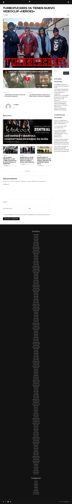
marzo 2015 (36, 451)
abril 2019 (36, 374)
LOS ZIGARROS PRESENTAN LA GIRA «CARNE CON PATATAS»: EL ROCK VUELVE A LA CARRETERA (10, 160)
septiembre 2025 (36, 251)
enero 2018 (36, 397)
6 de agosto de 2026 (15, 141)
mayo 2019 (36, 372)
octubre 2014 (36, 459)
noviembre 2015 (36, 438)
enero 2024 (36, 283)
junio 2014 (36, 465)
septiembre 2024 (36, 270)
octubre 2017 (36, 402)
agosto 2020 (36, 348)
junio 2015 (36, 446)
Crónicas (36, 481)
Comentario (6, 184)
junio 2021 (36, 332)
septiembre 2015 (36, 442)
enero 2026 (36, 245)
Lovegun (6, 14)
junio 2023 (36, 294)
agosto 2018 (36, 386)
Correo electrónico (8, 208)
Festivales (36, 484)
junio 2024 (36, 275)
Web (30, 208)
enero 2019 (36, 378)
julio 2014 (36, 464)
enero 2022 (36, 321)
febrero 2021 (36, 339)
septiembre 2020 (36, 347)
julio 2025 (36, 255)
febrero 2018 (36, 396)
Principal (36, 487)
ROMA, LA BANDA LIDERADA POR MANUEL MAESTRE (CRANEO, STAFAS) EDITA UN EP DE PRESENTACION (61, 133)
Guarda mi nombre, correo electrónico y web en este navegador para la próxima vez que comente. (27, 214)
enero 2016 (36, 435)
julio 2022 (36, 312)
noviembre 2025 (36, 248)
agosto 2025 (36, 253)
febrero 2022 (36, 320)
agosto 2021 (36, 329)
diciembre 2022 (36, 304)
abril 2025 (36, 259)
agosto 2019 (36, 367)
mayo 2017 (36, 410)
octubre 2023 (36, 288)
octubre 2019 (36, 364)
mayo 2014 (36, 467)
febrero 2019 (36, 377)
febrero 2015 (36, 453)
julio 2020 (36, 350)
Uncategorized (36, 493)
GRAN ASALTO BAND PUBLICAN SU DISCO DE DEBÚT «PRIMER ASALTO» (61, 122)
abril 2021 (36, 335)
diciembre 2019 (36, 361)
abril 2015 (36, 450)
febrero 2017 (36, 415)
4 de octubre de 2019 (14, 14)
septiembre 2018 (36, 385)
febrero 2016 (36, 434)
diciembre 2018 (36, 380)
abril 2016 (36, 431)
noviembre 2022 (36, 305)
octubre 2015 (36, 440)
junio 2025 (36, 256)
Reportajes (36, 490)
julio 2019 (36, 369)
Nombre (5, 202)
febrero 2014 (36, 472)
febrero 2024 (36, 282)
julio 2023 (36, 293)
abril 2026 (36, 240)
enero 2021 (36, 340)
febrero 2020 (36, 358)
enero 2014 (36, 473)
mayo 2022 (36, 315)
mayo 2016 (36, 429)
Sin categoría (36, 492)
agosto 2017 (36, 405)
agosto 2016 (36, 424)
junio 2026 (36, 237)
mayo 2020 (36, 353)
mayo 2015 (36, 448)
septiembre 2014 (36, 461)
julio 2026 (36, 236)
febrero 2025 (36, 263)
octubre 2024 (36, 269)
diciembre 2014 (36, 456)
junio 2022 (36, 313)
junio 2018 (36, 389)
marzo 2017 (36, 413)
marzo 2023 (36, 299)
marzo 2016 (36, 432)
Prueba (36, 489)
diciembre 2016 (36, 418)
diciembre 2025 (36, 247)
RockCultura (66, 501)
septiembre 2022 (36, 309)
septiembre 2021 (36, 328)
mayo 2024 (36, 277)
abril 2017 (36, 412)
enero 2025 (36, 264)
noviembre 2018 (36, 381)
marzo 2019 (36, 375)
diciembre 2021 (36, 323)
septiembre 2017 (36, 404)
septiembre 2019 (36, 366)
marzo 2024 (36, 280)
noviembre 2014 (36, 458)
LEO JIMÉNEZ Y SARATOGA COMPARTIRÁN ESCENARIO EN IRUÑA (61, 86)
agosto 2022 (36, 310)
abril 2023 (36, 297)
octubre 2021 (36, 326)
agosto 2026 (36, 234)
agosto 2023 (36, 291)
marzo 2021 (36, 337)
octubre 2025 (36, 250)
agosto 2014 (36, 462)
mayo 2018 (36, 391)
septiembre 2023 (36, 289)
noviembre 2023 (36, 286)
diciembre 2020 (36, 342)
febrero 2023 (36, 301)
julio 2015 (36, 445)
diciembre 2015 (36, 437)
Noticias (7, 132)
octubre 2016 (36, 421)
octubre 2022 (36, 307)
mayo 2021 (36, 334)
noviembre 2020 (36, 343)
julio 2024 (36, 274)
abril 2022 (36, 316)
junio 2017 (36, 408)
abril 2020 (36, 355)
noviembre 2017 (36, 400)
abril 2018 (36, 393)
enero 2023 (36, 302)
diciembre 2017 (36, 399)
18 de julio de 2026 (13, 165)
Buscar (55, 70)
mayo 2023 (36, 296)
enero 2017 (36, 416)
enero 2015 (36, 454)
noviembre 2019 (36, 362)
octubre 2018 (36, 383)
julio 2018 (36, 388)
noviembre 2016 (36, 420)
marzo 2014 (36, 470)
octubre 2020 (36, 345)
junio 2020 (36, 351)
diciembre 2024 (36, 266)
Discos (36, 482)
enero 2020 (36, 359)
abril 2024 (36, 278)
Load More (27, 171)
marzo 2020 (36, 356)
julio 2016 (36, 426)
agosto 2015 (36, 443)
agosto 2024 (36, 272)
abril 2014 (36, 469)
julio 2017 (36, 407)
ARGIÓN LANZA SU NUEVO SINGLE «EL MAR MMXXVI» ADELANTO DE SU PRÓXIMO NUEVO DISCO (44, 160)
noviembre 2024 (36, 267)
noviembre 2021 (36, 324)
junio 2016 (36, 427)
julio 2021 (36, 331)
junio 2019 (36, 370)
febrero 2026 (36, 244)
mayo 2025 (36, 258)
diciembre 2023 (36, 285)
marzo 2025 (36, 261)
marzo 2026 (36, 242)
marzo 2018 (36, 394)
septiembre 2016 (36, 423)
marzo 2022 (36, 318)
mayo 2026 (36, 239)
